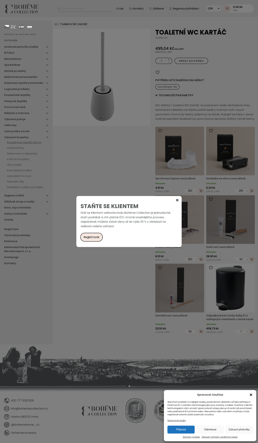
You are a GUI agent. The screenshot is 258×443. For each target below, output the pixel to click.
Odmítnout (210, 429)
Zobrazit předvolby (239, 429)
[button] (251, 395)
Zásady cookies (191, 436)
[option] (13, 27)
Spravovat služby (176, 420)
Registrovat (92, 237)
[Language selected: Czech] (19, 26)
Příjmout (181, 429)
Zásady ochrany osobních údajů (220, 436)
